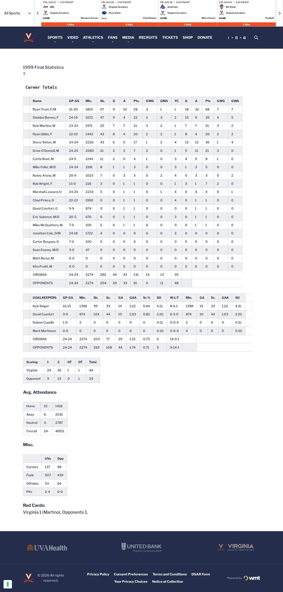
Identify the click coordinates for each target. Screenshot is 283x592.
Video (72, 37)
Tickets (170, 37)
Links (70, 24)
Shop (188, 37)
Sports (55, 37)
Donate (204, 37)
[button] (37, 13)
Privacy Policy (98, 574)
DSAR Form (200, 574)
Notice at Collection (167, 582)
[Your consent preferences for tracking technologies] (8, 584)
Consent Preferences (131, 574)
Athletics (93, 37)
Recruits (148, 37)
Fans (113, 37)
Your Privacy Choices (130, 582)
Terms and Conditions (170, 574)
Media (128, 37)
